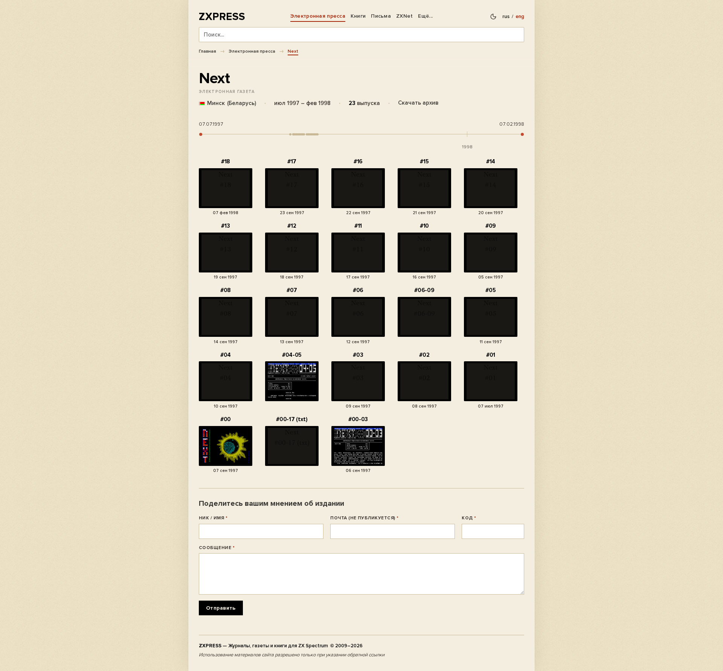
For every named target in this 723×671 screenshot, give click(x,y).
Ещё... (425, 16)
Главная (207, 51)
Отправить (221, 608)
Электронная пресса (317, 16)
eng (520, 17)
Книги (358, 16)
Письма (381, 16)
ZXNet (404, 16)
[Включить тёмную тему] (493, 16)
